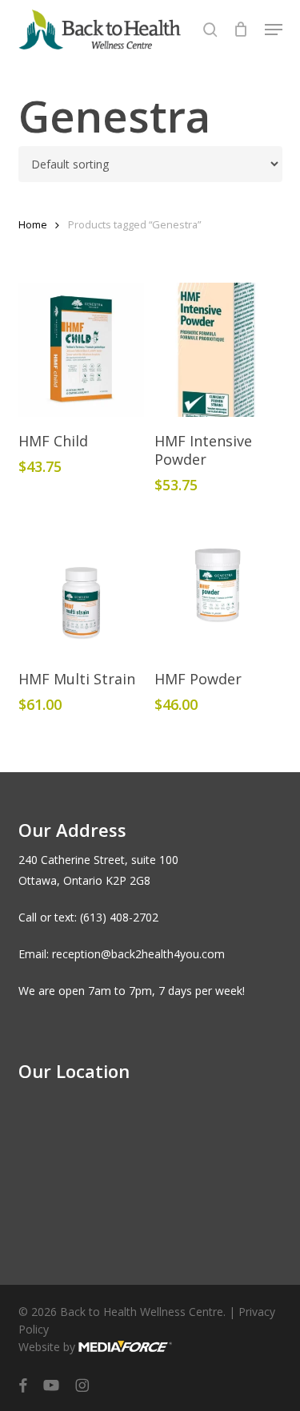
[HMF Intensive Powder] (217, 350)
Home (32, 224)
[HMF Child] (81, 350)
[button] (273, 30)
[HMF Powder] (217, 588)
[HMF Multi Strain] (81, 588)
